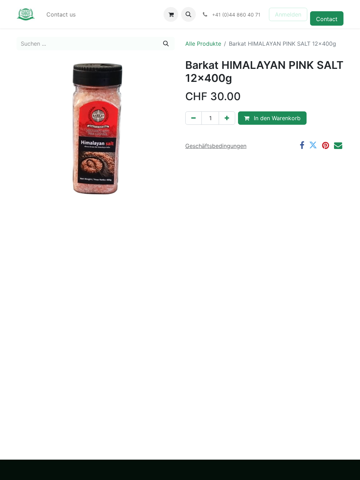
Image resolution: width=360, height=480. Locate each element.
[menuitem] (61, 14)
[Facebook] (302, 145)
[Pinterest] (325, 145)
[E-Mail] (338, 145)
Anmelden (288, 14)
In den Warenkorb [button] (276, 118)
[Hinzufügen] (227, 118)
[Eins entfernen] (193, 118)
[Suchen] (166, 43)
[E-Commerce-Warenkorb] (170, 14)
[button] (188, 14)
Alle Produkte (203, 43)
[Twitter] (313, 145)
